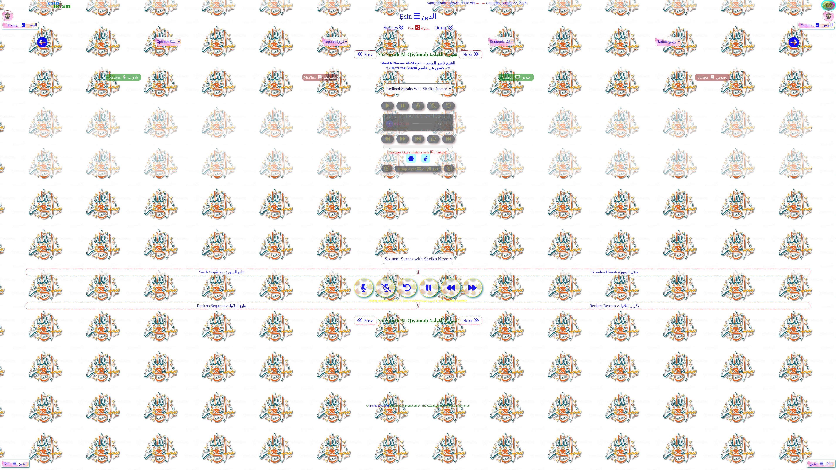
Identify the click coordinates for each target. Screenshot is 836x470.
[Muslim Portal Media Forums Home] (7, 18)
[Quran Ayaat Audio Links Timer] (411, 158)
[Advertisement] (418, 210)
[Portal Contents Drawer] (418, 139)
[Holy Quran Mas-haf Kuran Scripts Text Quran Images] (828, 9)
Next (467, 54)
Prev (369, 54)
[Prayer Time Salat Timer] (425, 158)
